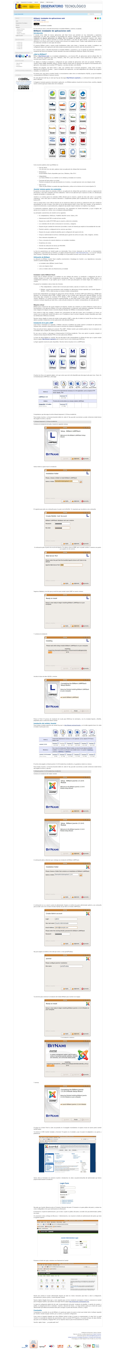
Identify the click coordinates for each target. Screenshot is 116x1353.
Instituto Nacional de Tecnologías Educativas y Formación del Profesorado (84, 1337)
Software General (20, 29)
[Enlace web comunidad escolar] (51, 1348)
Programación (20, 30)
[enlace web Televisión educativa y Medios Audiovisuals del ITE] (77, 1348)
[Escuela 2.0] (24, 1348)
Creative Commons (97, 1334)
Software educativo (21, 33)
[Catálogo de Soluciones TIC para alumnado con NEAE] (86, 1348)
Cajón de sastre (49, 2)
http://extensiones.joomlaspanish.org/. (79, 1301)
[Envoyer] (100, 19)
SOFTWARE (37, 20)
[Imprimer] (98, 19)
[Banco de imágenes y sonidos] (95, 1348)
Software (42, 2)
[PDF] (95, 19)
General (43, 20)
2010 (18, 47)
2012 (18, 44)
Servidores (19, 32)
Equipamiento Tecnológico (26, 2)
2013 (18, 42)
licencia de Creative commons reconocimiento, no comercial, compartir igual (23, 83)
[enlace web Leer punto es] (60, 1348)
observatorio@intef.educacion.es (94, 1335)
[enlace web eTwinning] (69, 1348)
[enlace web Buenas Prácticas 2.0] (33, 1348)
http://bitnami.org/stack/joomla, (73, 725)
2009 (18, 48)
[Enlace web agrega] (42, 1348)
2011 (18, 45)
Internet (36, 2)
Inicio (17, 2)
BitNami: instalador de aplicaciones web (49, 18)
